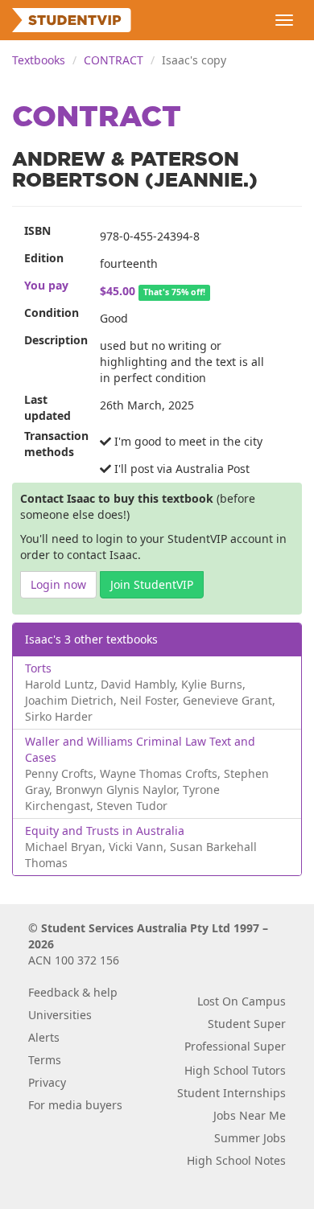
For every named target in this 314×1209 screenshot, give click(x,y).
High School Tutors (235, 1070)
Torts (38, 668)
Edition (44, 257)
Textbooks (38, 60)
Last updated (47, 407)
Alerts (44, 1037)
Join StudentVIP (151, 584)
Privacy (47, 1082)
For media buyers (75, 1104)
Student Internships (231, 1092)
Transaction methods (56, 443)
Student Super (247, 1023)
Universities (60, 1014)
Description (56, 339)
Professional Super (235, 1046)
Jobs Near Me (249, 1115)
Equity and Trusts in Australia (104, 830)
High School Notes (236, 1160)
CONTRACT (113, 60)
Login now (58, 584)
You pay (46, 285)
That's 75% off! (174, 292)
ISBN (37, 230)
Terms (44, 1059)
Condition (51, 312)
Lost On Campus (241, 1001)
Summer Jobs (250, 1137)
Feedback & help (73, 992)
